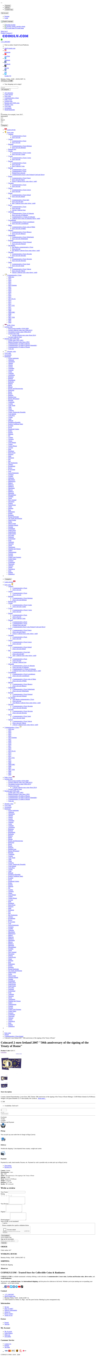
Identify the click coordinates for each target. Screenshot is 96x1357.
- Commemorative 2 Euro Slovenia (22, 711)
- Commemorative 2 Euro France (22, 630)
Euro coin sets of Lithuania (20, 215)
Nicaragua (11, 501)
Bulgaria (12, 149)
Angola (10, 366)
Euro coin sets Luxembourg (20, 223)
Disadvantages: (5, 1219)
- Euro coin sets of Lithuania (20, 667)
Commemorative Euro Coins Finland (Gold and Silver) (28, 174)
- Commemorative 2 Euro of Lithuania (23, 665)
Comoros (11, 410)
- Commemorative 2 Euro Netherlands (23, 689)
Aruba (10, 371)
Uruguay (11, 560)
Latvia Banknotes (13, 473)
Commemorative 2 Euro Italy (20, 200)
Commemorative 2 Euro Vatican (21, 269)
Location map (9, 9)
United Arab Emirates (14, 557)
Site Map (7, 1347)
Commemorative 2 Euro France (21, 178)
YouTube (7, 56)
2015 (9, 297)
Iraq (9, 461)
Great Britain (12, 442)
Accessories (8, 108)
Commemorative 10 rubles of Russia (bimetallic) (22, 345)
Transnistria (11, 547)
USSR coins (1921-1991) (15, 340)
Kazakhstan (11, 466)
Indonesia (11, 458)
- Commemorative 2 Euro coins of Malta (24, 679)
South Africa (12, 530)
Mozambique (12, 495)
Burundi (10, 400)
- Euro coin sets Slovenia (19, 713)
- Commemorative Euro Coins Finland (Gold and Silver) (28, 627)
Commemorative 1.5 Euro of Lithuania (23, 217)
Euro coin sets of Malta (19, 228)
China (10, 409)
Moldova (11, 491)
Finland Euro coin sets (18, 173)
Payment (7, 5)
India (9, 456)
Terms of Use (8, 1315)
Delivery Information (10, 1310)
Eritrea (10, 431)
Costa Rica (11, 415)
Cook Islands (12, 414)
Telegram (7, 60)
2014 (9, 300)
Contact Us (7, 1344)
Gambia (10, 437)
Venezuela (11, 564)
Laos (9, 471)
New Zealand (12, 500)
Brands (6, 1322)
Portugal (10, 240)
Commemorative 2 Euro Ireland (21, 195)
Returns (6, 1345)
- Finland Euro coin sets (19, 625)
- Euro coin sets (16, 590)
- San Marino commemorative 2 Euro (23, 699)
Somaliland (11, 528)
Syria (9, 540)
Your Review (5, 1204)
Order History (8, 1333)
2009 (9, 310)
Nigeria (10, 503)
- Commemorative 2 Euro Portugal (22, 694)
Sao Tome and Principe (15, 518)
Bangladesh (11, 380)
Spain (10, 262)
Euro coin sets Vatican (18, 271)
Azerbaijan (11, 375)
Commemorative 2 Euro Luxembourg (23, 222)
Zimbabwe (11, 574)
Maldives (11, 486)
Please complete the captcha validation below (15, 1225)
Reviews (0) (8, 1167)
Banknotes (7, 356)
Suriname (11, 537)
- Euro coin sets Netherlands (20, 691)
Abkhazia (11, 360)
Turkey (10, 550)
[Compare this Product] (3, 1112)
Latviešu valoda (20, 26)
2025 (9, 278)
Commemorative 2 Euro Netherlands (23, 237)
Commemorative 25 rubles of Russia (19, 347)
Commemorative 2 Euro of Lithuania (23, 213)
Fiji (9, 436)
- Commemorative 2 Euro (19, 588)
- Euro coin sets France (19, 632)
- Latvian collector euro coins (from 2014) (24, 787)
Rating (3, 1194)
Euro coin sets (16, 137)
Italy (9, 198)
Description (7, 1165)
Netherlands (11, 235)
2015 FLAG (12, 299)
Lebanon (11, 474)
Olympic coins (8, 104)
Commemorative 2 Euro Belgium (22, 146)
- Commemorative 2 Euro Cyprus (22, 610)
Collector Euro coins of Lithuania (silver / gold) (26, 218)
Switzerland (11, 538)
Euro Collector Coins (18, 166)
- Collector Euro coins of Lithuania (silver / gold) (26, 671)
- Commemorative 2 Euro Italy (21, 652)
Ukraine (10, 555)
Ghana (10, 441)
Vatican (10, 267)
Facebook (7, 64)
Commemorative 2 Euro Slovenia (22, 259)
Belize (10, 385)
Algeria (10, 365)
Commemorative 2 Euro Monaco (22, 232)
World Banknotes (9, 109)
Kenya (10, 468)
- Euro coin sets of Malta (19, 681)
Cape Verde (11, 405)
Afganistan (11, 361)
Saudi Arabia (12, 520)
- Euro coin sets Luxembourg (20, 676)
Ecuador (10, 425)
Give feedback (5, 1235)
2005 (9, 321)
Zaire (9, 571)
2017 (9, 294)
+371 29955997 (5, 42)
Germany (11, 183)
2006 (9, 319)
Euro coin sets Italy (17, 201)
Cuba (9, 419)
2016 (9, 295)
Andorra (10, 134)
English (12, 25)
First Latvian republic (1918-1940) (18, 328)
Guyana (10, 447)
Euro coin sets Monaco (19, 233)
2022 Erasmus (12, 285)
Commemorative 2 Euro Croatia (21, 152)
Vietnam (10, 565)
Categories (8, 579)
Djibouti (10, 420)
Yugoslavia (11, 569)
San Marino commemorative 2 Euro (22, 247)
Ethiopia (10, 434)
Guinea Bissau (12, 446)
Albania (10, 363)
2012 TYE (11, 305)
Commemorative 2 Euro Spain (21, 264)
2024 (9, 280)
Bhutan (10, 387)
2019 (9, 290)
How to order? (8, 1308)
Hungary (11, 454)
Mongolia (11, 493)
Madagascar (11, 481)
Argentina (11, 368)
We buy (6, 1307)
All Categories (8, 93)
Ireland (10, 193)
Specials (6, 1324)
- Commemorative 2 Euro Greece (22, 642)
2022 (9, 283)
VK (5, 72)
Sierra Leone (12, 523)
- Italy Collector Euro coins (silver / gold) (24, 655)
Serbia (10, 522)
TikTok (6, 68)
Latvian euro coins (13, 333)
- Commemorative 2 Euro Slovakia (22, 706)
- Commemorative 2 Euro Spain (21, 716)
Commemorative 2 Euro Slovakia (22, 254)
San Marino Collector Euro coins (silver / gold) (26, 250)
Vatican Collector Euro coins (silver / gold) (24, 272)
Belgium (10, 144)
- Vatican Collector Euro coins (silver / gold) (25, 724)
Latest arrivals (8, 94)
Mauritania (11, 488)
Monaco (10, 230)
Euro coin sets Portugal (19, 244)
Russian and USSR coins (11, 103)
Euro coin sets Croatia (18, 154)
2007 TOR (11, 317)
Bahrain (10, 378)
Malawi (10, 483)
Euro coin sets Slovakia (19, 255)
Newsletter (7, 1336)
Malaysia (11, 485)
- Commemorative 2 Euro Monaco (22, 684)
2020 (9, 288)
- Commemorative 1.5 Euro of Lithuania (24, 669)
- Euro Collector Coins (18, 618)
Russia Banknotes (13, 517)
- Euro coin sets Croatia (19, 606)
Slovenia (10, 257)
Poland (10, 513)
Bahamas (11, 377)
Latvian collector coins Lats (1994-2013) (20, 330)
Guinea (10, 444)
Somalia (10, 527)
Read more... (42, 1098)
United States (12, 559)
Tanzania (11, 544)
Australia (11, 373)
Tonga (10, 545)
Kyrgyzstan (11, 469)
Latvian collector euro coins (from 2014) (24, 335)
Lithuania (11, 212)
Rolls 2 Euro (8, 99)
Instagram (7, 52)
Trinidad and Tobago (14, 549)
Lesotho (10, 476)
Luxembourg (12, 220)
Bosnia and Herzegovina (15, 388)
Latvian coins (8, 101)
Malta (10, 225)
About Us (7, 1312)
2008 (9, 314)
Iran (9, 459)
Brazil (10, 392)
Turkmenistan (12, 552)
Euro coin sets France (18, 179)
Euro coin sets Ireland (18, 196)
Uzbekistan (11, 562)
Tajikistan (11, 542)
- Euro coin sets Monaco (19, 686)
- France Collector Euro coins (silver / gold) (25, 633)
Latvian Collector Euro (19, 210)
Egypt (10, 427)
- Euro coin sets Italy (18, 654)
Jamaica (10, 464)
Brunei (10, 393)
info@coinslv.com (9, 48)
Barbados (11, 382)
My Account (8, 1331)
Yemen (10, 567)
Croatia (10, 151)
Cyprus (10, 156)
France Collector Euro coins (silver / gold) (24, 181)
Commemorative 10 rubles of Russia (19, 343)
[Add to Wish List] (1, 1112)
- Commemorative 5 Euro (19, 623)
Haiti (9, 449)
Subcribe (4, 1243)
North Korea (12, 505)
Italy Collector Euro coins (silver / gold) (23, 203)
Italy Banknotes (13, 463)
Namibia (10, 496)
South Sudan (12, 533)
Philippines (11, 511)
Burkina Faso (12, 397)
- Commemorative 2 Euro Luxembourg (23, 674)
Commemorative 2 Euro (11, 98)
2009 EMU (11, 312)
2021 (9, 287)
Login (6, 18)
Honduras (11, 451)
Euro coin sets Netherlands (20, 239)
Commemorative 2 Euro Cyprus (21, 158)
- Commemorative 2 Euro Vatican (22, 721)
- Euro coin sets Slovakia (19, 708)
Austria (10, 139)
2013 (9, 302)
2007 (9, 315)
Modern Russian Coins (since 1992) (19, 342)
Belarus (10, 383)
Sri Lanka (11, 535)
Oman (10, 506)
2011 (9, 307)
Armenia (10, 370)
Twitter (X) (7, 76)
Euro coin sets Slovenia (19, 260)
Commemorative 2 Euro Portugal (22, 242)
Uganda (10, 554)
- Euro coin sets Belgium (19, 600)
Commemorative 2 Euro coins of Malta (23, 227)
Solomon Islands (13, 525)
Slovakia (10, 252)
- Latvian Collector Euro (19, 662)
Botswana (11, 390)
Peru (9, 510)
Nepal (10, 498)
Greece (10, 188)
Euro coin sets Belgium (19, 147)
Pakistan (10, 508)
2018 (9, 292)
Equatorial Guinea (13, 429)
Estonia (10, 161)
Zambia (10, 572)
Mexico (10, 490)
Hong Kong (11, 452)
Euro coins (7, 96)
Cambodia (11, 402)
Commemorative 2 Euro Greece (21, 190)
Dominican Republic (14, 422)
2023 (9, 282)
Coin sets (11, 349)
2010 (9, 309)
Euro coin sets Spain (18, 266)
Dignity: (3, 1212)
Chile (9, 407)
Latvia (10, 205)
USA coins (7, 106)
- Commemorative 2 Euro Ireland (22, 647)
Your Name (4, 1192)
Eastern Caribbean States (15, 424)
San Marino (11, 245)
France (10, 176)
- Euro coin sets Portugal (19, 696)
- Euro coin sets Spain (18, 718)
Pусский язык (19, 28)
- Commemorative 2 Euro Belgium (22, 598)
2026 (11, 277)
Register (6, 16)
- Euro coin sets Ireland (19, 649)
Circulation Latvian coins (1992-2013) (19, 332)
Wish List (7, 1335)
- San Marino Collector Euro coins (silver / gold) (26, 703)
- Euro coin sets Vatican (19, 723)
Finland (10, 168)
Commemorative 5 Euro (19, 171)
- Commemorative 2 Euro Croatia (22, 605)
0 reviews (3, 1052)
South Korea (12, 532)
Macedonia (11, 479)
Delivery (7, 7)
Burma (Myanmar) (13, 398)
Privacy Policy (8, 1313)
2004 (9, 322)
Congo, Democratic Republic (17, 412)
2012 (9, 304)
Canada (10, 404)
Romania (11, 515)
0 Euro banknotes (13, 358)
